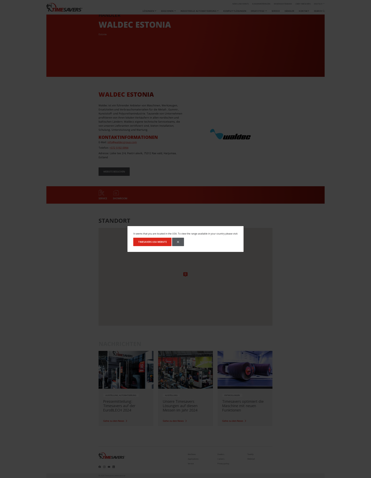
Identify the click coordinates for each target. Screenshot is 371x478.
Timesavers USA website (152, 241)
